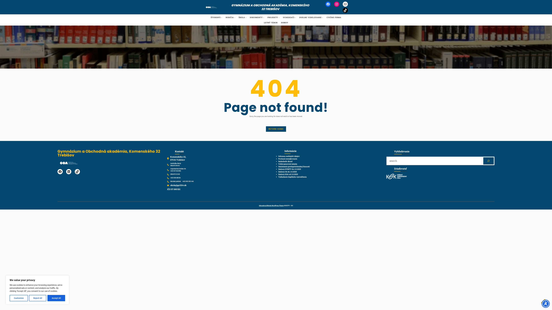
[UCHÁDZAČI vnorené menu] (295, 17)
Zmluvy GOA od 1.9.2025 (288, 174)
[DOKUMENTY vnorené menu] (263, 17)
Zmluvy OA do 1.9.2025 (287, 171)
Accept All (56, 298)
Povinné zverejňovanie (287, 159)
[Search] (488, 161)
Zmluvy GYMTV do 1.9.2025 (289, 169)
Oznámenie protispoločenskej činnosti (294, 166)
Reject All (37, 298)
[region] (37, 289)
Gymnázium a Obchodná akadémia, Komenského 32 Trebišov (270, 7)
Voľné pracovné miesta (287, 164)
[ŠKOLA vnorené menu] (245, 17)
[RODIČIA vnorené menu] (234, 17)
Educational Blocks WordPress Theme (271, 205)
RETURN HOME (276, 129)
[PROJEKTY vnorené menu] (278, 17)
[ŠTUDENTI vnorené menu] (221, 17)
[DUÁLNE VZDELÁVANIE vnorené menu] (322, 17)
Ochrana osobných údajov (289, 156)
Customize (19, 298)
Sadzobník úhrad (285, 161)
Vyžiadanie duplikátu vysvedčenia (292, 177)
